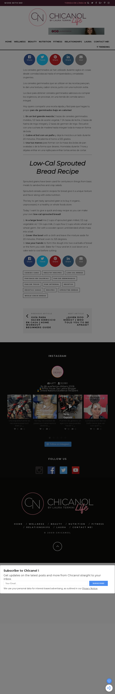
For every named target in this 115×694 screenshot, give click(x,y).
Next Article (76, 314)
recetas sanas (33, 290)
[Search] (88, 3)
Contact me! (101, 41)
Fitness (57, 41)
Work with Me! (13, 3)
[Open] (19, 407)
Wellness (20, 41)
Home (8, 41)
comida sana (32, 273)
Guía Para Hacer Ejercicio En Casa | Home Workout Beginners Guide (41, 322)
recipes (50, 290)
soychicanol (19, 397)
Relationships (73, 41)
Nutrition (45, 41)
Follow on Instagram (59, 444)
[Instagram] (28, 416)
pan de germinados (64, 278)
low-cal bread (75, 273)
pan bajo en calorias (37, 278)
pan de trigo (32, 284)
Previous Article (41, 314)
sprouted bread (69, 290)
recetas (68, 284)
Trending (104, 47)
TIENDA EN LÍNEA (74, 3)
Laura (87, 41)
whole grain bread (35, 295)
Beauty (32, 41)
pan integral (51, 284)
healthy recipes (53, 273)
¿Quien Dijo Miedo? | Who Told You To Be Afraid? (76, 321)
